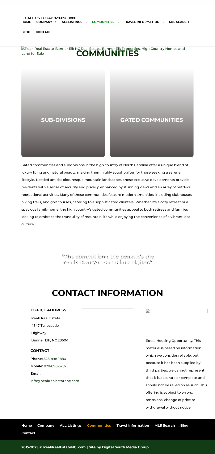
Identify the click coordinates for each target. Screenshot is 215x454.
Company (44, 22)
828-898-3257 (55, 366)
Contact (43, 32)
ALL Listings (72, 22)
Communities (103, 22)
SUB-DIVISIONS (63, 120)
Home (26, 22)
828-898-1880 (54, 359)
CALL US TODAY (39, 18)
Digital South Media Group (125, 447)
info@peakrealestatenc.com (54, 381)
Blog (25, 32)
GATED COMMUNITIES (151, 120)
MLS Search (179, 22)
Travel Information (141, 22)
